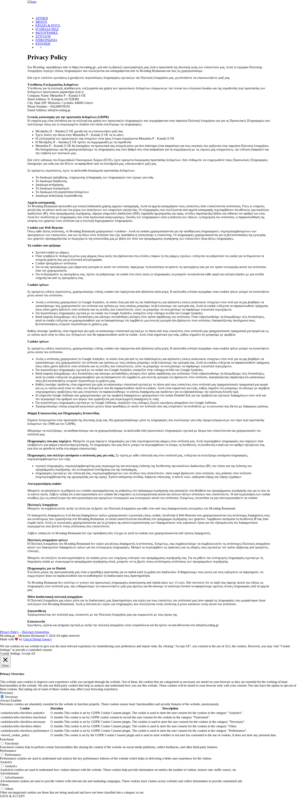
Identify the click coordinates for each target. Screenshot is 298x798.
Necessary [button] (6, 692)
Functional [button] (7, 739)
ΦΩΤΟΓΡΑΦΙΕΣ (46, 32)
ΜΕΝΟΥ (41, 22)
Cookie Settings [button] (10, 653)
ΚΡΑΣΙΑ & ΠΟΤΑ (47, 25)
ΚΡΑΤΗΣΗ (42, 43)
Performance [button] (8, 750)
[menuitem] (153, 18)
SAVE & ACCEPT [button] (12, 796)
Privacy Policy (9, 632)
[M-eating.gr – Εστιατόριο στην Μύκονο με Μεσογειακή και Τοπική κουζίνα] (149, 6)
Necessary (11, 697)
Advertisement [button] (9, 773)
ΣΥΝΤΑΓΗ (43, 36)
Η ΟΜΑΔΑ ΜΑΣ (47, 29)
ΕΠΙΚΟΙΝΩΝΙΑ (46, 40)
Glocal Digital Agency (37, 639)
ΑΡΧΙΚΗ (41, 18)
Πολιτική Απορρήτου (35, 632)
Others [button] (4, 784)
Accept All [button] (28, 653)
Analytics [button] (6, 762)
